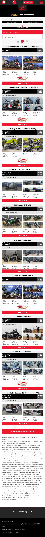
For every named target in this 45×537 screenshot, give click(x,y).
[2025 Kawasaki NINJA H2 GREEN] (22, 221)
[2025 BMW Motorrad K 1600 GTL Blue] (22, 368)
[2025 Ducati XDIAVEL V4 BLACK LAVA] (22, 333)
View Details (22, 83)
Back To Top (22, 512)
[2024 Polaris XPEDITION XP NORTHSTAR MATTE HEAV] (22, 186)
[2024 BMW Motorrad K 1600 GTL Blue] (22, 292)
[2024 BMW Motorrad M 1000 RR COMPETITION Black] (22, 63)
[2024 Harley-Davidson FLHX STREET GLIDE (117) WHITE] (22, 409)
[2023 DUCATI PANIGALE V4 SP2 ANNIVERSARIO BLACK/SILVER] (22, 104)
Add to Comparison (11, 54)
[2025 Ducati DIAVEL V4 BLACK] (22, 257)
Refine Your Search (10, 32)
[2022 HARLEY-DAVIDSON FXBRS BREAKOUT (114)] (22, 145)
